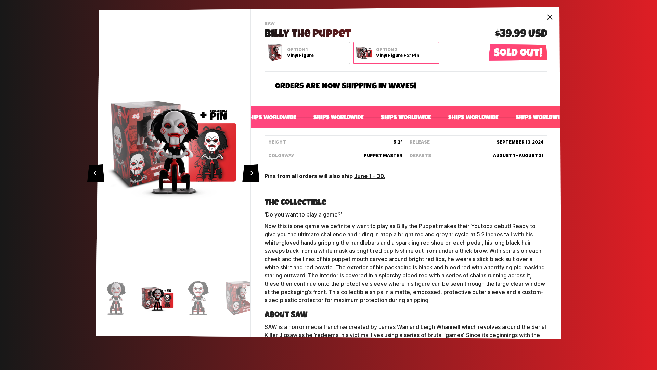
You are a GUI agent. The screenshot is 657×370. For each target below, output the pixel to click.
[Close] (550, 17)
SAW (270, 24)
